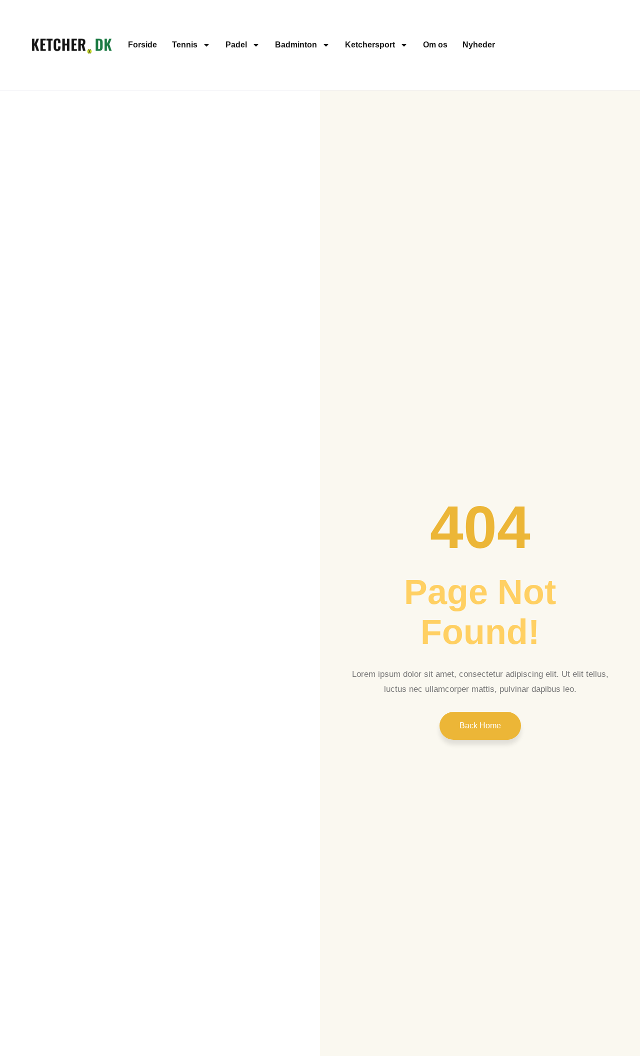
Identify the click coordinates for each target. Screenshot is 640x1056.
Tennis (185, 44)
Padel (236, 44)
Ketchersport (370, 44)
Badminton (296, 44)
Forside (142, 44)
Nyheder (478, 44)
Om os (435, 44)
